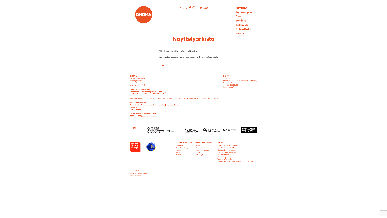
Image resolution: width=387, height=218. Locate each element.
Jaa (163, 65)
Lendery (241, 20)
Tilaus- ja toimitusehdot (138, 174)
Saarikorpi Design (202, 150)
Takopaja (199, 155)
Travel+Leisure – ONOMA (226, 148)
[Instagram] (193, 8)
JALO (178, 152)
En (183, 8)
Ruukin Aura (200, 148)
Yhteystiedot (243, 29)
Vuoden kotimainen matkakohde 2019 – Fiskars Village (237, 161)
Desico (178, 150)
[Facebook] (190, 8)
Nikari (198, 146)
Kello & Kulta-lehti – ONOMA (227, 146)
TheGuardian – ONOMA (226, 150)
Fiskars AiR (242, 25)
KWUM (178, 155)
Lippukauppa (244, 12)
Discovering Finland (224, 157)
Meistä (240, 33)
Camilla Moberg (182, 148)
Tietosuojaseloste (136, 176)
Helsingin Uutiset (223, 155)
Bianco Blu (180, 146)
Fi (180, 8)
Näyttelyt (241, 8)
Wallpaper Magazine (225, 159)
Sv (186, 8)
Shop (239, 16)
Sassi (198, 152)
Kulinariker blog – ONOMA (226, 152)
